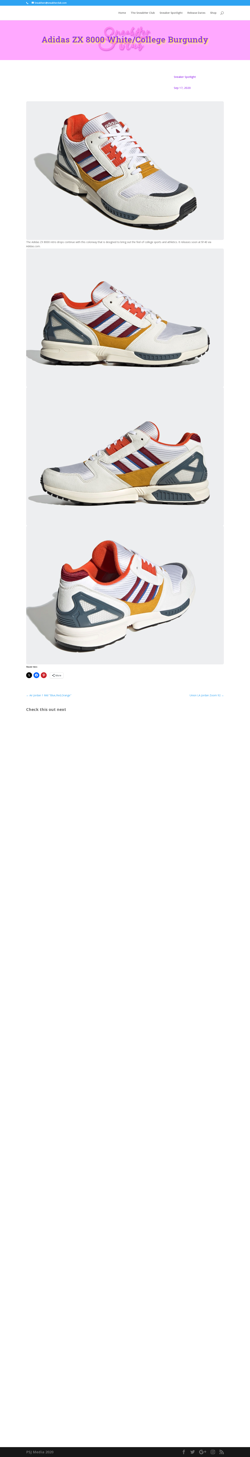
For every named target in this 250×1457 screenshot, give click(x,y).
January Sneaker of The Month (54, 1074)
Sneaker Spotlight (171, 13)
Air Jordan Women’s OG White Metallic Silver (65, 1242)
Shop (213, 13)
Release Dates (196, 13)
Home (122, 13)
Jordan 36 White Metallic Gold (53, 1410)
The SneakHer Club (143, 13)
